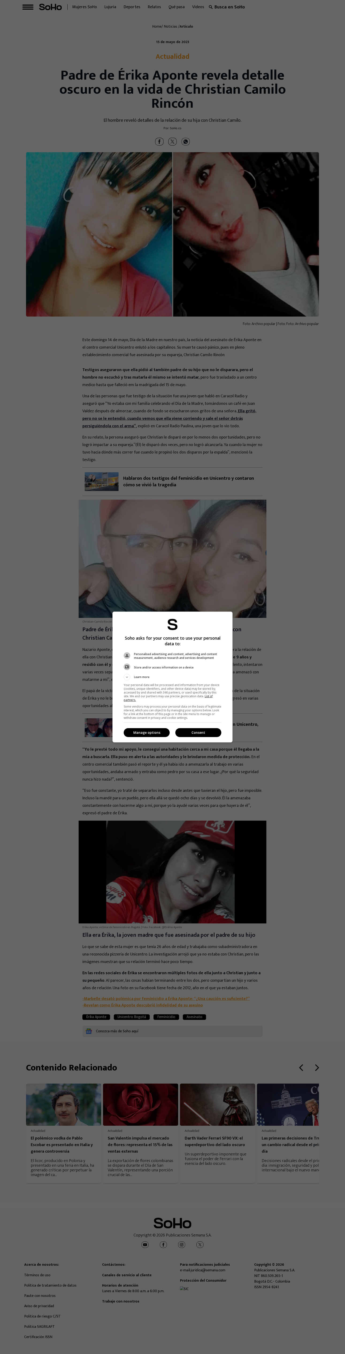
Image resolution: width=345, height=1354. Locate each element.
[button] (172, 677)
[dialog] (172, 677)
